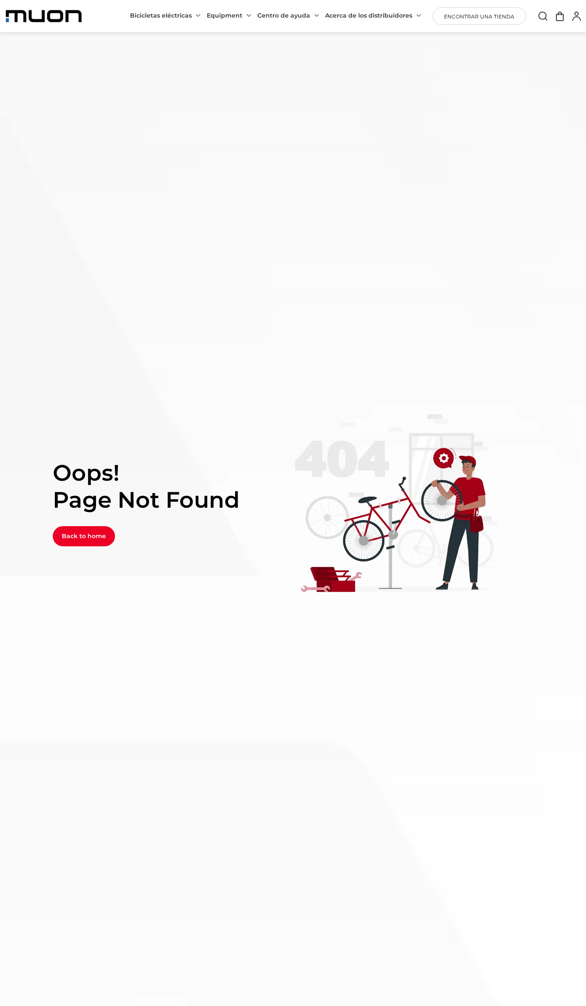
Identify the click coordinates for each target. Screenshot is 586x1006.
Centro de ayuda (283, 15)
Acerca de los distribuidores (368, 15)
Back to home (84, 536)
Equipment (224, 15)
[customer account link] (576, 16)
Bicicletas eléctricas (161, 15)
